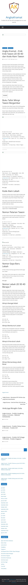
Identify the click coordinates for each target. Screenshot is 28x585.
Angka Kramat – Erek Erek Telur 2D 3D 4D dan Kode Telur (14, 403)
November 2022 (4, 526)
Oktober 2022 (4, 528)
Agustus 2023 (4, 511)
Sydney (2, 564)
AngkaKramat (14, 17)
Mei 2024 (3, 492)
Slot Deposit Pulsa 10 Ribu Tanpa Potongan (10, 551)
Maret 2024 (3, 496)
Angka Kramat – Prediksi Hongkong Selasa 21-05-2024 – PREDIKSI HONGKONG (13, 415)
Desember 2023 (4, 502)
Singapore (3, 549)
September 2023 (4, 509)
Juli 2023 (3, 513)
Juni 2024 (3, 490)
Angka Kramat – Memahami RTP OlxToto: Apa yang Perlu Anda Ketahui (14, 398)
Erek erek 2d (6, 138)
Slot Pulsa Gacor (4, 560)
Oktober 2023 (4, 507)
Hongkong (3, 547)
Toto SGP (3, 566)
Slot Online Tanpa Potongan (7, 553)
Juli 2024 (3, 487)
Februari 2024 (4, 498)
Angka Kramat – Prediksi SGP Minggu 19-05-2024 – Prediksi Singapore (13, 438)
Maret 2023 (3, 522)
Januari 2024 (4, 500)
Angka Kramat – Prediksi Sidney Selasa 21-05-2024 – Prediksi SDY (13, 427)
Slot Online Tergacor (5, 555)
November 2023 (4, 505)
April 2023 (3, 520)
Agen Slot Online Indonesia (7, 540)
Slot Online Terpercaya (6, 557)
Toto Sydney (3, 568)
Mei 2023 (3, 517)
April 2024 (3, 494)
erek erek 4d (10, 48)
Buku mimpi (5, 48)
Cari (25, 450)
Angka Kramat (14, 59)
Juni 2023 (3, 515)
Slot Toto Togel (4, 562)
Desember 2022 (4, 524)
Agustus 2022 (4, 532)
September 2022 (4, 530)
